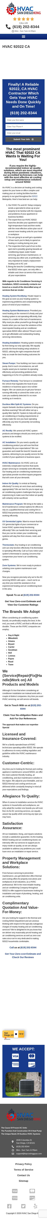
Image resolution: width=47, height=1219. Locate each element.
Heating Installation (11, 343)
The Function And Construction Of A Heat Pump (21, 1131)
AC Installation (9, 442)
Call (12, 947)
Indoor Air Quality (10, 483)
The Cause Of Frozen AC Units (14, 1128)
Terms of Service (23, 1169)
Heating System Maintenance (15, 311)
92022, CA (18, 89)
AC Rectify (7, 431)
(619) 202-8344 (31, 595)
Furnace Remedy (10, 381)
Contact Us (23, 1175)
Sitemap (23, 1181)
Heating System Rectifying (14, 296)
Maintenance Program (12, 504)
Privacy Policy (23, 1164)
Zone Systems (9, 565)
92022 (34, 196)
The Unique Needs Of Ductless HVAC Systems (20, 1134)
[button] (23, 36)
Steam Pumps (8, 363)
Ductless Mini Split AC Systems (16, 404)
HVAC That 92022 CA (23, 153)
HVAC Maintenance (11, 463)
